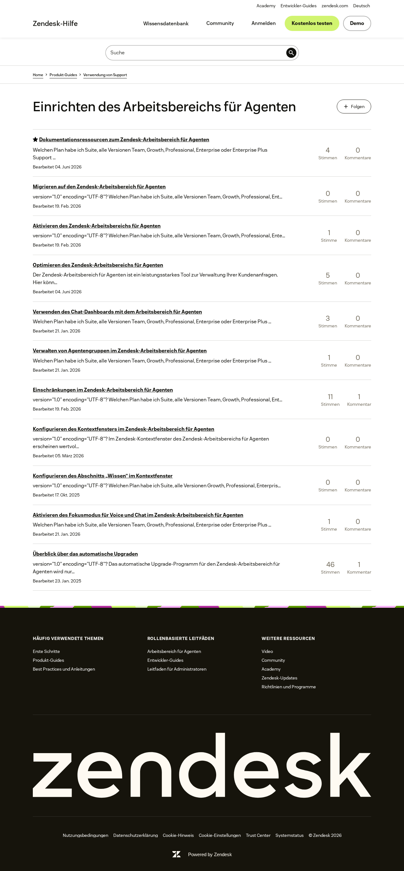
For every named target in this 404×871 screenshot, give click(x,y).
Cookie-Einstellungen (220, 835)
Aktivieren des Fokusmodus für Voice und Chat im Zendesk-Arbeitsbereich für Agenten (138, 515)
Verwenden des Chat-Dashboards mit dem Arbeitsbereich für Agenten (117, 311)
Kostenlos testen (312, 23)
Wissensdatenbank (166, 23)
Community (220, 23)
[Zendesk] (202, 766)
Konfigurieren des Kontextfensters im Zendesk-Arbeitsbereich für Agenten (123, 429)
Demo (357, 23)
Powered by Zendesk (210, 854)
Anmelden (264, 23)
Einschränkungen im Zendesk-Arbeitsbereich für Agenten (103, 390)
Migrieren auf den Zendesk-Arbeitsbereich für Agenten (99, 186)
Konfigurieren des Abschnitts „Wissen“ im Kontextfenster (103, 475)
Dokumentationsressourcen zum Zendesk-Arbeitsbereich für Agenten (124, 139)
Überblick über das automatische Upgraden (85, 554)
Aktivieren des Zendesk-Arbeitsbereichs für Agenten (97, 225)
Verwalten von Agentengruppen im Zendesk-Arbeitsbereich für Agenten (120, 350)
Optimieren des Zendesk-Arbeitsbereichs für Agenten (98, 265)
